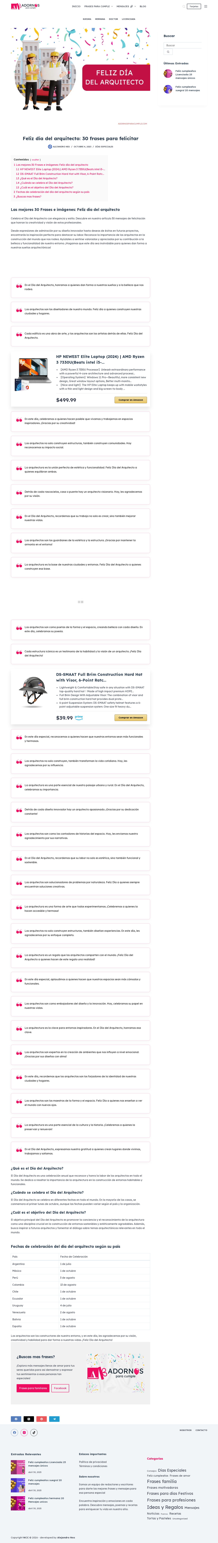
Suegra (87, 19)
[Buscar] (184, 6)
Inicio (76, 6)
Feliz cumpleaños (157, 1475)
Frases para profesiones (171, 1499)
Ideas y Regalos (165, 1507)
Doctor (113, 19)
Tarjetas (194, 6)
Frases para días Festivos (170, 1493)
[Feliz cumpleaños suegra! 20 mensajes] (168, 89)
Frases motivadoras (162, 1488)
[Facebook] (16, 1419)
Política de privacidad (93, 1461)
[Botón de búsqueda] (168, 52)
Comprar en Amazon (131, 399)
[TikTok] (34, 1432)
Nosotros (186, 1430)
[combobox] (182, 45)
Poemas (164, 1514)
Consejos (152, 1471)
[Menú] (205, 6)
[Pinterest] (41, 1419)
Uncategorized (180, 1518)
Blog (143, 6)
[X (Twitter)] (29, 1419)
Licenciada (128, 19)
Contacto (201, 1430)
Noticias (153, 1513)
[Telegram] (54, 1419)
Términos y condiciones (93, 1466)
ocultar (35, 159)
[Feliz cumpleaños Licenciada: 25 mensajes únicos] (168, 73)
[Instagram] (24, 1432)
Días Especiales (104, 146)
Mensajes (123, 6)
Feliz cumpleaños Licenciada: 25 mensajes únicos (186, 74)
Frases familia (162, 1481)
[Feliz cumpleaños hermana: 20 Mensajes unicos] (18, 1503)
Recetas (175, 1513)
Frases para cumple (97, 6)
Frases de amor (180, 1475)
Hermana (100, 19)
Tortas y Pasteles (159, 1518)
